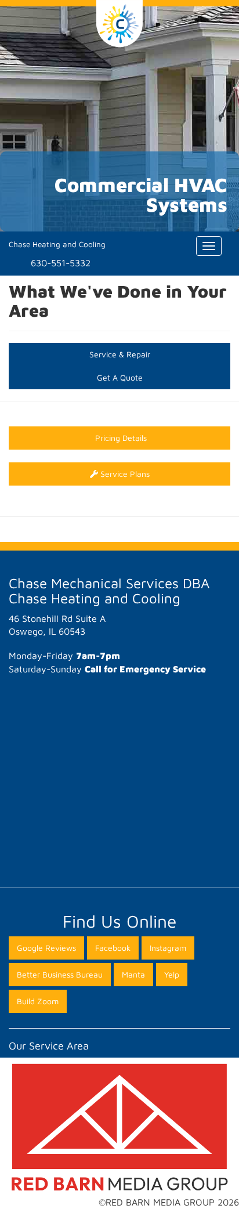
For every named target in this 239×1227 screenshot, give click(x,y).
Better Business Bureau (60, 974)
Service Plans (124, 474)
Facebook (113, 948)
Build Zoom (38, 1001)
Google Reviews (46, 948)
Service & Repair (119, 354)
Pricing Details (120, 438)
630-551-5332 (60, 263)
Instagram (168, 948)
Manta (133, 974)
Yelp (171, 974)
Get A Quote (120, 377)
